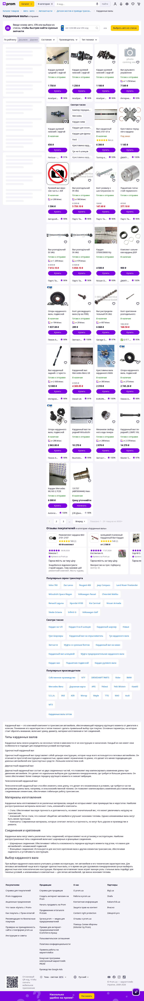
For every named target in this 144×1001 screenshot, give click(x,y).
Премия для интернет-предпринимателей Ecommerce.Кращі (51, 930)
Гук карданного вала (119, 636)
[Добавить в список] (65, 62)
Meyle (96, 695)
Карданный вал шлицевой (62, 654)
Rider (118, 677)
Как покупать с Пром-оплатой (20, 913)
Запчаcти (53, 645)
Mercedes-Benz (56, 686)
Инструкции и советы (16, 935)
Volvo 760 (53, 585)
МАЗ (117, 695)
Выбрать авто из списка (125, 28)
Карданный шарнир (107, 627)
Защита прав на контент (85, 907)
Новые (126, 627)
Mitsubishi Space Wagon (60, 594)
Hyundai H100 (76, 603)
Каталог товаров (11, 11)
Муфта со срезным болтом (77, 645)
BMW (129, 677)
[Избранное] (132, 4)
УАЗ (63, 695)
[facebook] (114, 977)
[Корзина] (138, 4)
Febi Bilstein (120, 686)
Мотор (84, 695)
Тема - (51, 977)
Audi (127, 695)
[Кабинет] (115, 4)
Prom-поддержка (14, 896)
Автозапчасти (45, 11)
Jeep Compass (103, 585)
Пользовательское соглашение (55, 938)
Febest (105, 686)
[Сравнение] (127, 4)
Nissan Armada (114, 603)
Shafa (110, 896)
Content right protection (84, 913)
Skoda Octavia (55, 612)
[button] (57, 91)
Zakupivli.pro (113, 913)
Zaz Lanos (68, 585)
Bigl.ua (110, 890)
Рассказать (86, 996)
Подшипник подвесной (77, 663)
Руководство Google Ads (51, 969)
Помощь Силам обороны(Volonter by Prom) (85, 925)
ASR (73, 695)
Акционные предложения (18, 901)
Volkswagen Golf (90, 612)
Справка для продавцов (51, 890)
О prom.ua (78, 890)
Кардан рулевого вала (105, 663)
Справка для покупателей (18, 890)
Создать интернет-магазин (53, 896)
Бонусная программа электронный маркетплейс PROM (53, 961)
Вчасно (110, 907)
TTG (107, 695)
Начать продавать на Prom (53, 904)
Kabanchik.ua (113, 901)
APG (93, 686)
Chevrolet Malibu (110, 594)
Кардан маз (54, 663)
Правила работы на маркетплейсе (49, 951)
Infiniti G (72, 612)
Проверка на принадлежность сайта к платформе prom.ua (20, 928)
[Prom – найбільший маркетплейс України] (9, 4)
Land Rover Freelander (127, 585)
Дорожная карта (77, 686)
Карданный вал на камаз (108, 645)
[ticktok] (124, 977)
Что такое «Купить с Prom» (19, 907)
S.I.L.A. (52, 695)
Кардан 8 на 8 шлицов (80, 627)
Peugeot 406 (85, 585)
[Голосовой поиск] (97, 4)
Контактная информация (85, 901)
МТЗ (51, 704)
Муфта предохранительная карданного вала (102, 654)
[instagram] (119, 977)
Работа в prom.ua (81, 896)
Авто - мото (28, 11)
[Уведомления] (121, 4)
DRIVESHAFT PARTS (100, 677)
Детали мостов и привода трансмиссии (74, 11)
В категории (44, 4)
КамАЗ (135, 686)
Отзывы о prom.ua (82, 918)
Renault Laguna (56, 603)
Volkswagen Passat (87, 594)
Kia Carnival (94, 603)
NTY (83, 677)
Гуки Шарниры (56, 636)
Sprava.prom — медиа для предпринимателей (52, 920)
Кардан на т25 (56, 627)
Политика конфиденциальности (55, 944)
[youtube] (109, 977)
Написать (81, 505)
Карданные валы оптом (60, 714)
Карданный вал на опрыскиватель (86, 636)
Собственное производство (62, 677)
